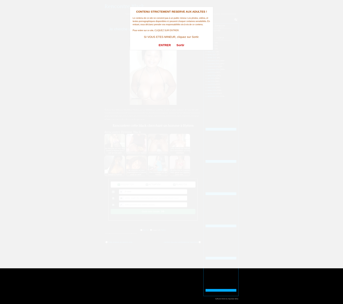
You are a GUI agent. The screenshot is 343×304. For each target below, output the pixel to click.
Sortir (180, 45)
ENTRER (165, 45)
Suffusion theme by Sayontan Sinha (226, 299)
